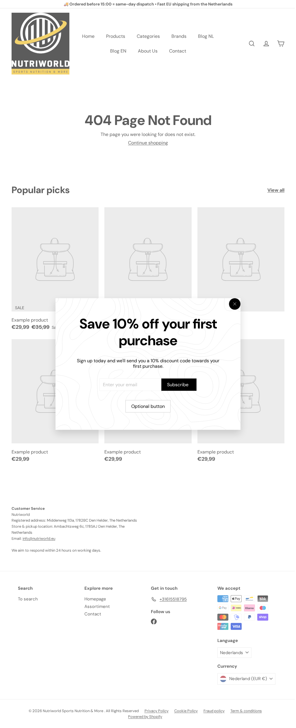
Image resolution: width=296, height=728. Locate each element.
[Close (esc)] (234, 304)
